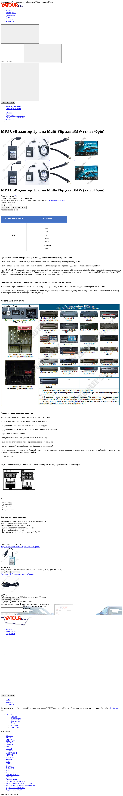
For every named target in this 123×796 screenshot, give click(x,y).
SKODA (9, 764)
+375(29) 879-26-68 (13, 109)
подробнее (6, 572)
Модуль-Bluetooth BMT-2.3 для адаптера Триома (20, 547)
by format (114, 708)
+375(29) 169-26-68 (13, 106)
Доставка (9, 19)
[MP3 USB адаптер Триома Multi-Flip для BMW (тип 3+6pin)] (13, 160)
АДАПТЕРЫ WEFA (14, 790)
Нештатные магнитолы (15, 781)
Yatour (17, 196)
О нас (8, 17)
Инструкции (11, 13)
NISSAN (9, 755)
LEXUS (9, 749)
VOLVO (9, 777)
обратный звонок (8, 102)
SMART (9, 766)
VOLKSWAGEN (12, 775)
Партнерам (10, 15)
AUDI (8, 738)
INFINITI (9, 746)
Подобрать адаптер (9, 614)
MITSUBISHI (11, 753)
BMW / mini (10, 740)
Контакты (10, 21)
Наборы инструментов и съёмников (20, 785)
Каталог (9, 11)
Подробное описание (56, 200)
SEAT (8, 762)
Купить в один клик (19, 207)
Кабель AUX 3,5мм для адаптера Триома (17, 574)
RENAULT (10, 759)
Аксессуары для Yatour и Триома (19, 783)
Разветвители (11, 779)
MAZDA (9, 751)
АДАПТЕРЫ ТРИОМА (15, 788)
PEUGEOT (10, 757)
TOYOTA (10, 772)
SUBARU (10, 768)
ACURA (9, 736)
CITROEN (10, 742)
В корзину (5, 207)
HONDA (9, 744)
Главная (9, 714)
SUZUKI (9, 770)
